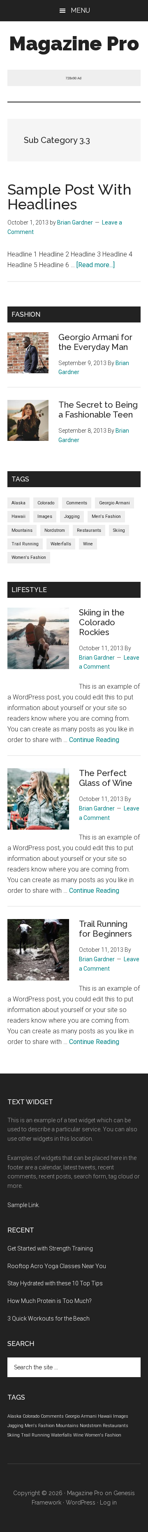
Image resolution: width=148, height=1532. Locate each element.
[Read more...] (95, 265)
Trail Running (25, 544)
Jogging (72, 516)
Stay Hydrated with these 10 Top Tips (55, 1283)
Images (44, 516)
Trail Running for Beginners (105, 929)
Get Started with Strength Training (50, 1248)
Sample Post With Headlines (69, 197)
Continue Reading (94, 740)
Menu (80, 10)
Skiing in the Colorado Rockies (102, 622)
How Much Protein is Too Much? (49, 1301)
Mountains (22, 530)
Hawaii (18, 516)
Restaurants (89, 530)
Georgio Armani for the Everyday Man (95, 342)
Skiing (119, 530)
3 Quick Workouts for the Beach (48, 1318)
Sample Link (23, 1205)
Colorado (45, 503)
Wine (88, 544)
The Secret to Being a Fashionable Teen (98, 410)
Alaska (18, 503)
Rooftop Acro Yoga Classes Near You (56, 1266)
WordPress (80, 1502)
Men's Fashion (106, 516)
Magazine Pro (74, 43)
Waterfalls (61, 544)
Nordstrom (54, 530)
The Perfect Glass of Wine (105, 778)
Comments (76, 503)
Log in (108, 1502)
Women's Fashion (29, 557)
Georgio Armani (114, 503)
